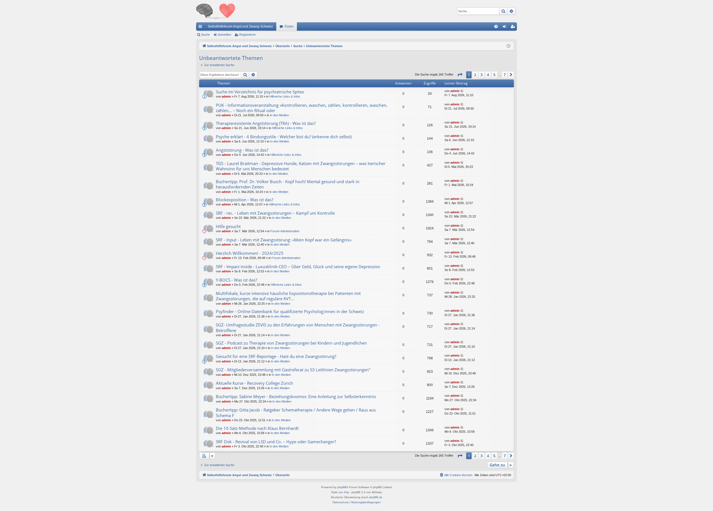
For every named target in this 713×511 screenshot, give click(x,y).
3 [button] (481, 74)
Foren (289, 26)
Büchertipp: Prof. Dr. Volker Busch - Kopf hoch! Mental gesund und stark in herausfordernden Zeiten (287, 184)
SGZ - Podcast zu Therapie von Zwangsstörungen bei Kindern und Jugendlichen (291, 343)
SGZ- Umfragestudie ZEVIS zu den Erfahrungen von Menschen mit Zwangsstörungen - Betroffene (298, 327)
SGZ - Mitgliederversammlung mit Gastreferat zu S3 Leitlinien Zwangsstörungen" (293, 369)
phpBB (341, 487)
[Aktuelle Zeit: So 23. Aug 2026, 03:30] (508, 46)
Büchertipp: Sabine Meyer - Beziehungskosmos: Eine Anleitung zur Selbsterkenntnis (296, 396)
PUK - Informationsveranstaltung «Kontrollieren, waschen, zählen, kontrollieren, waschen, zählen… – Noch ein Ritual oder (301, 107)
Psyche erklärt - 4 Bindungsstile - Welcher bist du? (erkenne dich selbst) (283, 136)
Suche (205, 34)
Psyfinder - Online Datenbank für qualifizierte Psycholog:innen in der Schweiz (290, 311)
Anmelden (224, 34)
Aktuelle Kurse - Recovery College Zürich (254, 383)
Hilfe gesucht (228, 226)
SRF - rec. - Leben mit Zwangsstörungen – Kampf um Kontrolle (275, 213)
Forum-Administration (284, 231)
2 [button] (475, 74)
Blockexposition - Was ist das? (244, 199)
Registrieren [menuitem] (514, 28)
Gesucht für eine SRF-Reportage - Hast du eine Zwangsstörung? (276, 356)
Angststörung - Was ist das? (242, 150)
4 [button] (488, 74)
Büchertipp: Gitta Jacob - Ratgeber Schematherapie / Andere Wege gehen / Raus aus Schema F (296, 412)
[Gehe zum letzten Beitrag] (462, 91)
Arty (346, 492)
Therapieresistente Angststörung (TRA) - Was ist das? (266, 123)
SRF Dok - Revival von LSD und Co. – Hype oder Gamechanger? (276, 441)
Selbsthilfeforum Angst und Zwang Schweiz (240, 26)
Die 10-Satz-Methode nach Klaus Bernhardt (257, 428)
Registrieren (247, 34)
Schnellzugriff (201, 28)
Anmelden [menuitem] (505, 28)
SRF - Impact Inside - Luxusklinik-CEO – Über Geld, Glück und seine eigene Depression (298, 266)
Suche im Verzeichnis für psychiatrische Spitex (260, 92)
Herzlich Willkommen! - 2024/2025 (250, 253)
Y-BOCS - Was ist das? (236, 280)
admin (226, 96)
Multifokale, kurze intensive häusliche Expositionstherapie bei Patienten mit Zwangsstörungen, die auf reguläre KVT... (288, 295)
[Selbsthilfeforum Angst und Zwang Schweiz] (215, 11)
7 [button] (505, 74)
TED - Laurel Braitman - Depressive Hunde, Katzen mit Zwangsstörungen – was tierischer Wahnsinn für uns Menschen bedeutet (300, 166)
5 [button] (494, 74)
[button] (460, 74)
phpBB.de (375, 497)
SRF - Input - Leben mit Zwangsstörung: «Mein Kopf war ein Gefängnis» (283, 240)
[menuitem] (496, 26)
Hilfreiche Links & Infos (284, 96)
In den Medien (279, 115)
